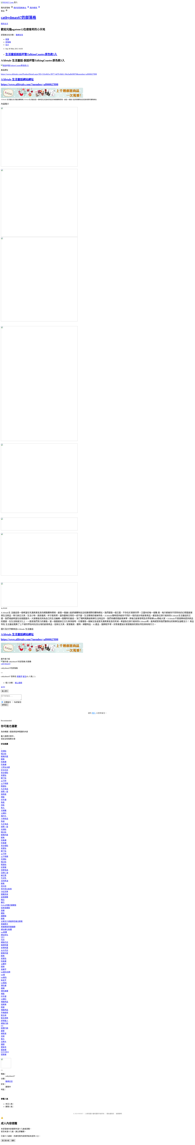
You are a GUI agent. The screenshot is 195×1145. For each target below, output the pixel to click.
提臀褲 (3, 1054)
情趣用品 (4, 1002)
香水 (3, 1039)
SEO (2, 937)
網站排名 (4, 935)
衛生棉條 (4, 1018)
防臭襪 (3, 765)
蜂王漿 (3, 875)
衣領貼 (3, 751)
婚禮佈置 (4, 945)
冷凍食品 (4, 819)
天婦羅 (3, 810)
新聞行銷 (4, 1028)
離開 (13, 1140)
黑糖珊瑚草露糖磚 (8, 927)
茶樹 (3, 1036)
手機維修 (4, 1013)
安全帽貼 (4, 773)
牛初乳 (3, 878)
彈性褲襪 (4, 991)
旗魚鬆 (3, 794)
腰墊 (3, 913)
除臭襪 (3, 762)
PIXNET (80, 1113)
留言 (24, 676)
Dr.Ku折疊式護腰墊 (8, 905)
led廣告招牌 (5, 972)
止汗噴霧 (4, 783)
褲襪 (3, 988)
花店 (3, 940)
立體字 (3, 964)
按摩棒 (3, 1004)
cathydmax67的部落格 (18, 17)
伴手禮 (3, 800)
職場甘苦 (19, 35)
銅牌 (3, 967)
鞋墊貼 (3, 786)
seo (2, 1026)
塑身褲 (3, 1050)
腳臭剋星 (4, 756)
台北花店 (4, 950)
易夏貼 (3, 775)
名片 (7, 45)
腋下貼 (3, 778)
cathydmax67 (5, 664)
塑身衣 (3, 1047)
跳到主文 (4, 24)
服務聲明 (119, 1113)
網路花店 (4, 942)
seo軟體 (4, 932)
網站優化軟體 (6, 929)
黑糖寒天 (4, 924)
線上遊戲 (18, 683)
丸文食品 (4, 789)
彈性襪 (3, 986)
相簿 (7, 39)
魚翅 (3, 821)
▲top (3, 687)
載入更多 (5, 691)
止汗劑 (3, 781)
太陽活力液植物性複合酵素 (12, 921)
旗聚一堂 (4, 792)
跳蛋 (3, 1007)
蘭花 (3, 902)
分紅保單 (4, 892)
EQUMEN (5, 1052)
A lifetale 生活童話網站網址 (17, 79)
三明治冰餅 (5, 767)
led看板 (4, 983)
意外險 (3, 886)
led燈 (3, 975)
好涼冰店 (4, 770)
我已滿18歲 (5, 1140)
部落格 (8, 42)
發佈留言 (5, 705)
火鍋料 (3, 813)
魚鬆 (3, 802)
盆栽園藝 (4, 897)
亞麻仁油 (4, 873)
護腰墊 (3, 916)
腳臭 (3, 759)
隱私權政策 (110, 1113)
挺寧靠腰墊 (5, 908)
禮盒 (3, 797)
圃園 (3, 1044)
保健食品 (4, 870)
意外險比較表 (6, 889)
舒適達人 (4, 1021)
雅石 (3, 900)
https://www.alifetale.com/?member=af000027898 (29, 84)
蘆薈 (3, 1031)
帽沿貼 (3, 754)
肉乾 (3, 805)
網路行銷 (4, 1023)
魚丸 (3, 808)
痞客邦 (19, 676)
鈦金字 (3, 980)
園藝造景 (4, 894)
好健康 (3, 867)
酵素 (3, 883)
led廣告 (4, 977)
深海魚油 (4, 881)
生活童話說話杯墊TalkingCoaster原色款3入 (31, 54)
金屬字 (3, 969)
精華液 (3, 1033)
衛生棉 (3, 1015)
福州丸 (3, 816)
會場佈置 (4, 948)
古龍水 (3, 1042)
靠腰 (3, 910)
